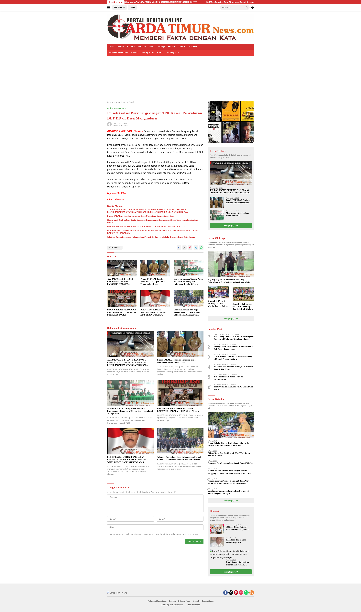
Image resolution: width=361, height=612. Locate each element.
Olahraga (161, 46)
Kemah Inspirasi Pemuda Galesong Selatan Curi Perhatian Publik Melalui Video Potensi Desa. (228, 482)
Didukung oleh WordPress (172, 605)
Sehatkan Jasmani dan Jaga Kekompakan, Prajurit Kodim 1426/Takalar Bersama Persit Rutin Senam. (151, 237)
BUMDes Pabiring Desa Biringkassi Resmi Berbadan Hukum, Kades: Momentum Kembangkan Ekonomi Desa (217, 2)
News (151, 46)
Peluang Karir (147, 52)
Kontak (160, 52)
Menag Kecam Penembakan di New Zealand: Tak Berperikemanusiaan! (233, 348)
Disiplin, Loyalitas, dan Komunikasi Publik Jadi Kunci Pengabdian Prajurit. (228, 492)
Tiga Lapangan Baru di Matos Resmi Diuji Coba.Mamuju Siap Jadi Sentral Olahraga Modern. (230, 281)
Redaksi (134, 52)
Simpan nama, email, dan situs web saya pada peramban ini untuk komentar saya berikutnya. (154, 534)
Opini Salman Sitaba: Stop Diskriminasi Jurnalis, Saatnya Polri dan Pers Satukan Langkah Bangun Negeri (237, 563)
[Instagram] (241, 592)
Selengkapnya (230, 225)
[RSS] (251, 592)
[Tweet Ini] (184, 247)
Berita (111, 46)
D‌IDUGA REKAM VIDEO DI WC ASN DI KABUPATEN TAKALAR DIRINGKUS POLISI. (146, 227)
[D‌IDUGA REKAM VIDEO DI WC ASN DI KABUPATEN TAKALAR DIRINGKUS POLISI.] (122, 298)
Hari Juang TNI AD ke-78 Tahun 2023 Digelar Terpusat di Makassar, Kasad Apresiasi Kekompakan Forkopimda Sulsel (234, 337)
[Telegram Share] (196, 247)
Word (124, 108)
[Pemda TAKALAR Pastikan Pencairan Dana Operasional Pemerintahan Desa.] (155, 268)
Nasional (142, 46)
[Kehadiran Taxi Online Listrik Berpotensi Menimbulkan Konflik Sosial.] (217, 542)
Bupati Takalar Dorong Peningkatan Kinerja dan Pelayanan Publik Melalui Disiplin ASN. (229, 444)
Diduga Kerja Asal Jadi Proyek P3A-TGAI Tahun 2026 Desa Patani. (229, 454)
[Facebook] (225, 592)
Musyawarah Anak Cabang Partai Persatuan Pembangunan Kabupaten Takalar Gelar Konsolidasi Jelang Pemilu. (152, 221)
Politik (182, 46)
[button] (247, 7)
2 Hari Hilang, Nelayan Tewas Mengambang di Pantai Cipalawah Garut (233, 358)
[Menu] (109, 7)
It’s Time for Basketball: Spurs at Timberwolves (228, 378)
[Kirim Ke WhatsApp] (201, 247)
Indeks (132, 7)
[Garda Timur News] (180, 27)
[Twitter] (230, 592)
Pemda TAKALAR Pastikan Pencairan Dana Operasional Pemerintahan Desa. (140, 216)
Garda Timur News (120, 123)
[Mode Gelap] (252, 7)
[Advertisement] (180, 76)
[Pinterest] (236, 592)
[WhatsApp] (246, 592)
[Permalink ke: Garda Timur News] (109, 124)
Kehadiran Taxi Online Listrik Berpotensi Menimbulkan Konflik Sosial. (238, 541)
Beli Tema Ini (119, 7)
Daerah (120, 46)
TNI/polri (193, 46)
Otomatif (172, 46)
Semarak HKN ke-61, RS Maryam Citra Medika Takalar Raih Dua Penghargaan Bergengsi (217, 304)
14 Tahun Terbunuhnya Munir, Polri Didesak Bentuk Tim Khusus (233, 368)
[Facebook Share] (179, 247)
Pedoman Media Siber (118, 52)
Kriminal (131, 46)
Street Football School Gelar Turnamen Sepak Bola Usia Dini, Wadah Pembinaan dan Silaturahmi (243, 307)
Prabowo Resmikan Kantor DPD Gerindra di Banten (233, 388)
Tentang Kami (173, 52)
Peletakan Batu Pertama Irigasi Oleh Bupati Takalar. (230, 463)
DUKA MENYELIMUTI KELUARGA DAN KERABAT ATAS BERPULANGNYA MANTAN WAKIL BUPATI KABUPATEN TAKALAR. (153, 231)
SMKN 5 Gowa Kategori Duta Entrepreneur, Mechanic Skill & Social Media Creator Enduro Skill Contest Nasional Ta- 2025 (239, 528)
